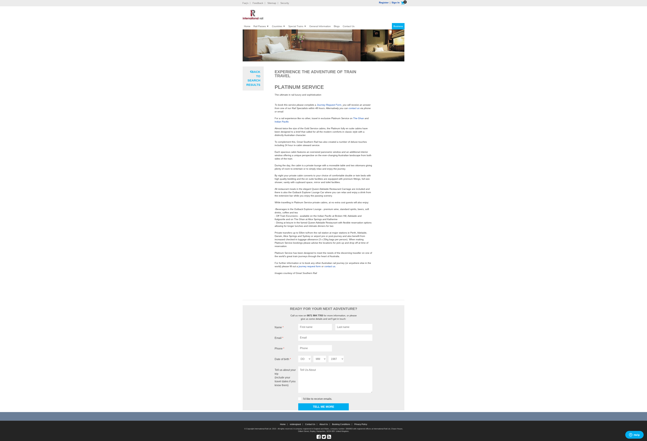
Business (398, 26)
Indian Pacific (282, 121)
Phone (279, 348)
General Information (320, 26)
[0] (403, 3)
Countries (277, 26)
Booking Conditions (341, 424)
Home (247, 26)
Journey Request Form (329, 104)
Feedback (258, 3)
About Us (323, 424)
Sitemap (271, 3)
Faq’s (245, 3)
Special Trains (295, 26)
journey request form (310, 266)
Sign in (396, 2)
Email (279, 338)
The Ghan (358, 118)
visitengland (295, 424)
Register (384, 2)
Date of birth (283, 359)
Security (284, 3)
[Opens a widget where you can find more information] (634, 435)
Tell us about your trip (285, 377)
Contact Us (349, 26)
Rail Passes (259, 26)
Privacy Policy (360, 424)
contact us (354, 108)
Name (279, 327)
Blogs (337, 26)
